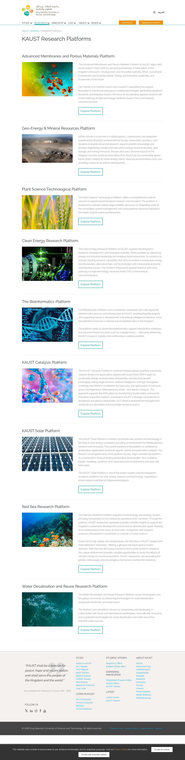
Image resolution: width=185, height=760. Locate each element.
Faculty (139, 685)
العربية (161, 12)
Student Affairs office (116, 666)
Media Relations (143, 695)
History (139, 663)
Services (80, 706)
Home (25, 31)
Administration (143, 669)
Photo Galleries (143, 691)
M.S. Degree (81, 666)
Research (40, 23)
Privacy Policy (131, 728)
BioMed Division (83, 676)
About (83, 23)
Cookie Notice (146, 728)
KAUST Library (113, 686)
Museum (140, 676)
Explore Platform (90, 110)
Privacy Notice (120, 749)
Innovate (57, 23)
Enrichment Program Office (119, 680)
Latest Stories (112, 697)
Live (70, 23)
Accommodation (84, 709)
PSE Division (82, 682)
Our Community (83, 699)
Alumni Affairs (112, 683)
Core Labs (81, 688)
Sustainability (142, 673)
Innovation (141, 682)
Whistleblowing (143, 698)
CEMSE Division (83, 679)
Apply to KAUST (84, 663)
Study (25, 23)
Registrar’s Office (114, 663)
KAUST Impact (113, 700)
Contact (158, 728)
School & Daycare (84, 702)
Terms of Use (116, 728)
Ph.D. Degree (82, 669)
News (94, 23)
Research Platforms (85, 685)
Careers (140, 688)
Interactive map (143, 666)
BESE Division (82, 673)
